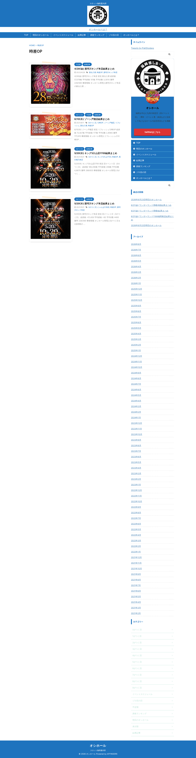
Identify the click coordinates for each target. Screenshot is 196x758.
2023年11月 (136, 428)
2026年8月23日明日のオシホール (146, 199)
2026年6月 (136, 255)
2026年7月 (136, 250)
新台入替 (92, 72)
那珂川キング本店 (110, 72)
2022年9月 (136, 507)
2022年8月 (136, 512)
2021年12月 (136, 557)
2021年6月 (136, 591)
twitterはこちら (152, 132)
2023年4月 (136, 468)
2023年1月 (136, 484)
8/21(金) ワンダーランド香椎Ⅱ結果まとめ (149, 211)
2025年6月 (136, 322)
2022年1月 (136, 552)
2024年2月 (136, 412)
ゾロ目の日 (114, 35)
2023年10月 (136, 434)
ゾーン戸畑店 (109, 123)
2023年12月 (136, 423)
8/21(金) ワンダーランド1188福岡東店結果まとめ (152, 218)
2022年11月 (136, 496)
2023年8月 (136, 445)
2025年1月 (136, 350)
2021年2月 (136, 613)
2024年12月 (136, 356)
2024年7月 (136, 384)
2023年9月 (136, 440)
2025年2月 (136, 345)
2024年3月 (136, 406)
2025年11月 (136, 294)
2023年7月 (136, 451)
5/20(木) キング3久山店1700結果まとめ (95, 153)
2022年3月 (136, 540)
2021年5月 (136, 596)
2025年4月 (136, 333)
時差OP (100, 72)
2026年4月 (136, 266)
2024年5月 (136, 395)
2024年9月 (136, 373)
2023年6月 (136, 456)
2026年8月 (136, 244)
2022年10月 (136, 501)
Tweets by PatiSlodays (142, 48)
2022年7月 (136, 518)
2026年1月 (136, 283)
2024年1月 (136, 417)
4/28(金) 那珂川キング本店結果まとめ (94, 68)
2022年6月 (136, 524)
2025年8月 (136, 311)
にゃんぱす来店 (103, 207)
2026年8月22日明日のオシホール (146, 225)
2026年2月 (136, 277)
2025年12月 (136, 289)
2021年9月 (136, 574)
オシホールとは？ (98, 29)
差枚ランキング (97, 35)
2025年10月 (136, 300)
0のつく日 (92, 123)
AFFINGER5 (112, 754)
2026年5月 (136, 261)
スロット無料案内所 (98, 750)
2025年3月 (136, 339)
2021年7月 (136, 585)
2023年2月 (136, 479)
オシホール (98, 745)
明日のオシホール (41, 35)
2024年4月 (136, 401)
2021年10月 (136, 568)
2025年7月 (136, 317)
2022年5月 (136, 529)
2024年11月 (136, 361)
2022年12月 (136, 490)
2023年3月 (136, 473)
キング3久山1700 (104, 157)
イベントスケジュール (63, 35)
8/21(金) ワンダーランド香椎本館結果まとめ (151, 205)
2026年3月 (136, 272)
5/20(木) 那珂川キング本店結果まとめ (94, 203)
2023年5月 (136, 462)
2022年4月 (136, 535)
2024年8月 (136, 378)
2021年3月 (136, 607)
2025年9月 (136, 305)
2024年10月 (136, 367)
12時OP (100, 123)
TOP (26, 35)
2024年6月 (136, 389)
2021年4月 (136, 602)
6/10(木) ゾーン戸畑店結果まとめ (92, 119)
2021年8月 (136, 579)
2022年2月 (136, 546)
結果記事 (82, 35)
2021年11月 (136, 563)
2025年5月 (136, 328)
